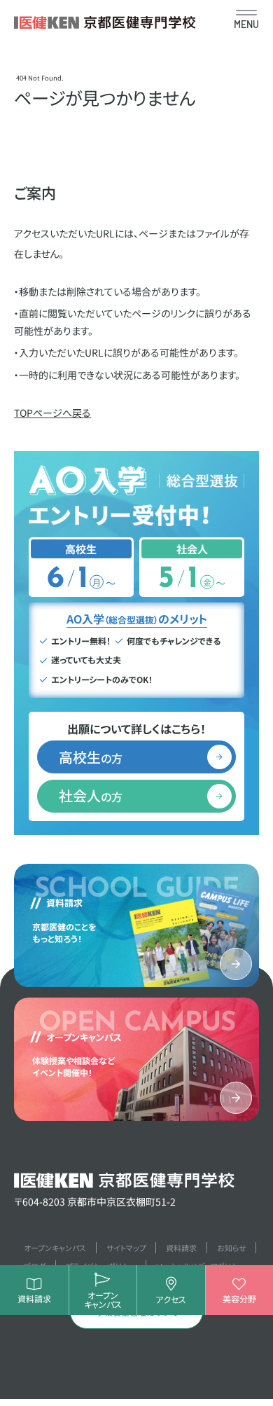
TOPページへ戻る (52, 413)
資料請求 (181, 1247)
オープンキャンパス (55, 1247)
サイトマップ (126, 1247)
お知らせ (231, 1247)
